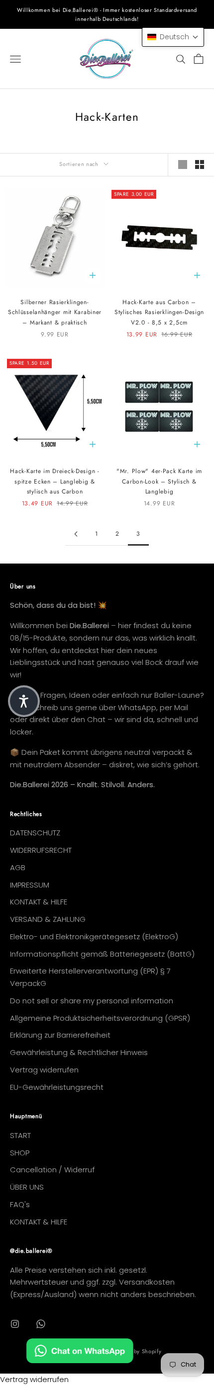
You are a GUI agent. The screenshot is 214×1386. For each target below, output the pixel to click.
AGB (17, 867)
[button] (173, 37)
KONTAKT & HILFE (38, 902)
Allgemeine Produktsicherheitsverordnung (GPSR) (100, 1018)
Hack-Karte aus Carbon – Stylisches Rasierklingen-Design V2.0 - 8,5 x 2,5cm (159, 312)
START (20, 1135)
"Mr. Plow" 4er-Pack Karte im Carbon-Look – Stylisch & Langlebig (159, 481)
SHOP (19, 1152)
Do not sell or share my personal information (91, 1000)
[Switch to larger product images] (182, 164)
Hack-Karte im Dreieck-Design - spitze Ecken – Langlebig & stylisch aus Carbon (55, 481)
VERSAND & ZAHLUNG (48, 919)
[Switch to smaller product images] (199, 164)
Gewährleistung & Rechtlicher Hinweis (79, 1052)
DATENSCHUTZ (35, 832)
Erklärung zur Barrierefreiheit (60, 1035)
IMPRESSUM (29, 885)
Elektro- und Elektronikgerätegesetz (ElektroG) (94, 936)
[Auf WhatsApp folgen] (41, 1324)
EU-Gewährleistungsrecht (57, 1087)
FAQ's (20, 1204)
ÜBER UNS (27, 1187)
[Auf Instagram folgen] (15, 1324)
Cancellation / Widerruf (52, 1169)
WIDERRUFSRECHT (41, 850)
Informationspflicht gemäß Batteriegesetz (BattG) (102, 954)
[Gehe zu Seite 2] (75, 534)
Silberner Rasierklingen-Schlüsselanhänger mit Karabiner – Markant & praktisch (55, 312)
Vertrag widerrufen (44, 1069)
